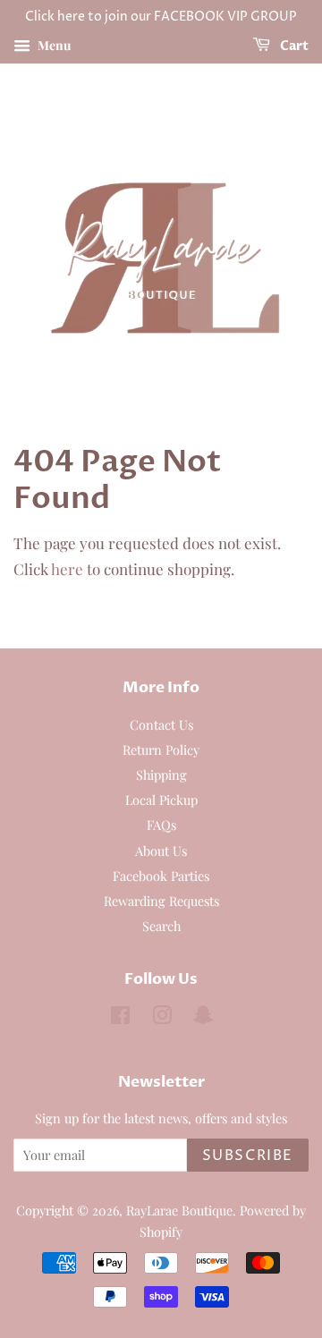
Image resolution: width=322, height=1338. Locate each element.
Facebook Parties (161, 876)
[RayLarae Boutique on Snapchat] (203, 1018)
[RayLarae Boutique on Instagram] (162, 1018)
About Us (161, 851)
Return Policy (161, 749)
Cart (293, 46)
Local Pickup (161, 800)
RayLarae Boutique (179, 1210)
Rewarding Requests (161, 901)
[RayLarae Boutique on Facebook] (120, 1018)
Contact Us (161, 724)
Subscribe (247, 1155)
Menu (53, 45)
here (67, 569)
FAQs (161, 825)
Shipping (161, 774)
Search (161, 926)
